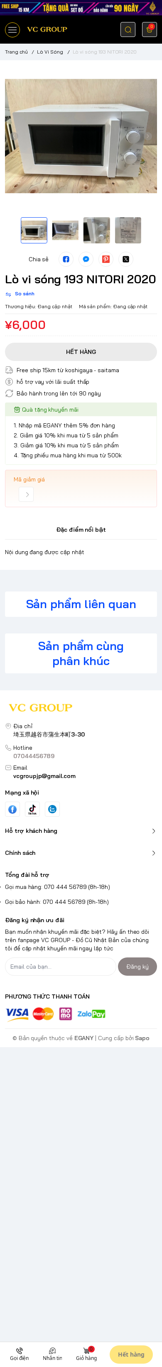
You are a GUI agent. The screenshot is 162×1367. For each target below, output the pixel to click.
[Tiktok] (32, 809)
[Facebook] (12, 809)
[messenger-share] (86, 259)
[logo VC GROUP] (81, 708)
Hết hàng (131, 1354)
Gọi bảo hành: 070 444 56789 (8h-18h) (57, 902)
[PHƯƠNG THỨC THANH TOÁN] (81, 1014)
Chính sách (20, 853)
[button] (14, 136)
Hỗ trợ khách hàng (31, 830)
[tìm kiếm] (128, 29)
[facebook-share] (66, 259)
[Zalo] (52, 809)
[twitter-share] (125, 259)
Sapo (142, 1038)
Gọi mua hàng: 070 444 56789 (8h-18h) (57, 887)
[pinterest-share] (105, 259)
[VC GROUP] (47, 29)
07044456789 (33, 756)
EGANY (84, 1038)
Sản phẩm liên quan (81, 603)
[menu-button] (12, 29)
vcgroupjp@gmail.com (44, 776)
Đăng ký (137, 966)
